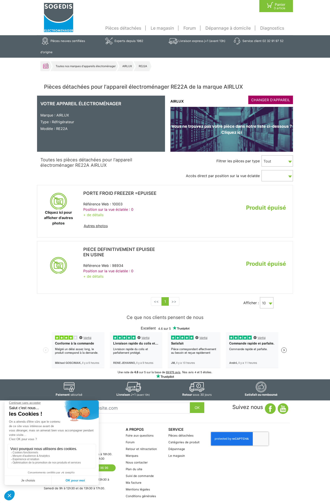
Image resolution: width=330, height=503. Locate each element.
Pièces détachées (123, 28)
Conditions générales (141, 496)
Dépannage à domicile (228, 28)
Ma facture (133, 482)
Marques (132, 455)
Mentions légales (138, 489)
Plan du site (134, 469)
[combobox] (277, 161)
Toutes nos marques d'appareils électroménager (86, 66)
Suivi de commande (140, 476)
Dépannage (176, 449)
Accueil (46, 66)
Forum (189, 28)
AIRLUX (127, 66)
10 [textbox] (264, 303)
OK (197, 407)
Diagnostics (272, 28)
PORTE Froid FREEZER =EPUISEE (119, 193)
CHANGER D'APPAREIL (270, 100)
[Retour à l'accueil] (58, 17)
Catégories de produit (184, 442)
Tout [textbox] (267, 161)
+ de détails (93, 215)
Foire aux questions (140, 435)
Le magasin (162, 28)
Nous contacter (137, 462)
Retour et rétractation (141, 449)
